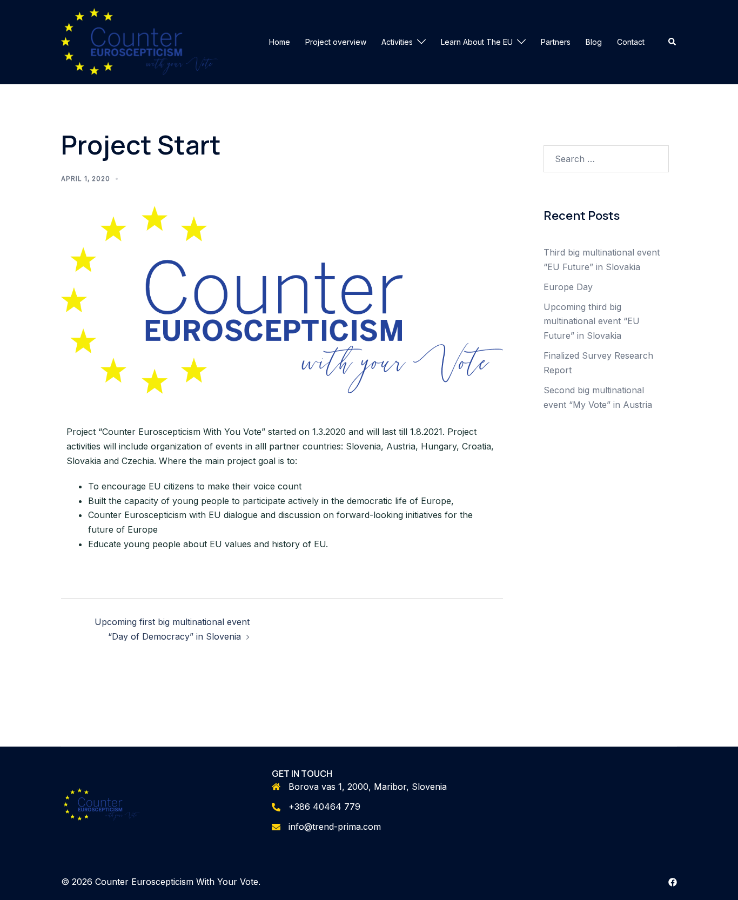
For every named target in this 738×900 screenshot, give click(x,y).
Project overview (335, 41)
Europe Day (568, 286)
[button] (672, 42)
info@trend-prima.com (335, 826)
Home (279, 41)
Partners (556, 41)
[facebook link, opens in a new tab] (672, 881)
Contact (631, 41)
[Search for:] (606, 158)
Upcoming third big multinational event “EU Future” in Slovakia (592, 321)
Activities (397, 41)
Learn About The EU (477, 41)
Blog (594, 41)
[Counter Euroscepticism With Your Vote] (139, 41)
